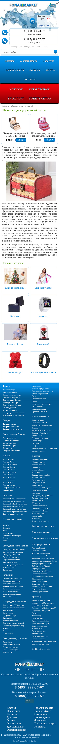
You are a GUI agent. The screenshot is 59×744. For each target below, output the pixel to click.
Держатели (7, 628)
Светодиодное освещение (15, 545)
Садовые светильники (11, 560)
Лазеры (6, 420)
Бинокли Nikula (9, 477)
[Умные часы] (43, 304)
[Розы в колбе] (43, 332)
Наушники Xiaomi (10, 596)
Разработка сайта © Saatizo (25, 741)
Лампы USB (7, 570)
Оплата (11, 720)
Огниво (5, 538)
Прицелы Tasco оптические (13, 501)
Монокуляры (8, 490)
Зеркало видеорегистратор (13, 626)
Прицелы (7, 495)
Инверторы (7, 631)
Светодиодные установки (13, 565)
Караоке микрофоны (11, 650)
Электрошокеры (9, 438)
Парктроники (8, 613)
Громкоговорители (10, 647)
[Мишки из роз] (15, 360)
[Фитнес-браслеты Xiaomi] (43, 360)
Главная (11, 707)
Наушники (8, 575)
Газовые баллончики (11, 440)
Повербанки (7, 652)
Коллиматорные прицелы (13, 514)
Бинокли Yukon (9, 480)
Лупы (5, 530)
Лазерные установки (11, 427)
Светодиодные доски (11, 554)
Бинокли (7, 455)
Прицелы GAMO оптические (14, 499)
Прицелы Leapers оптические (14, 509)
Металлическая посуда (12, 536)
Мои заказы (50, 11)
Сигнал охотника (9, 443)
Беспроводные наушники (13, 586)
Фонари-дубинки (9, 408)
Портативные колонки (11, 645)
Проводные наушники (11, 581)
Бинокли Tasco (8, 459)
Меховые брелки (15, 344)
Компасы (6, 528)
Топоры (6, 523)
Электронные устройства (15, 638)
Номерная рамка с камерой (13, 623)
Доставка (12, 717)
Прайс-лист (13, 710)
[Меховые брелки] (15, 332)
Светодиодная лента (11, 557)
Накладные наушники (11, 584)
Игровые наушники (10, 591)
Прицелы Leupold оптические (15, 511)
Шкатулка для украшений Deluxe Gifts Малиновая (43, 134)
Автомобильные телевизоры (14, 608)
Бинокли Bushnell (10, 464)
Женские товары (43, 288)
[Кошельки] (15, 304)
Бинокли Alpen (8, 462)
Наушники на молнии (11, 589)
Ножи (5, 541)
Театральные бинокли (11, 487)
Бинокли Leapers (9, 472)
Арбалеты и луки (9, 445)
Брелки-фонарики (10, 410)
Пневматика (7, 448)
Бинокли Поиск (9, 485)
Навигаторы (7, 618)
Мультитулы (8, 533)
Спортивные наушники (12, 594)
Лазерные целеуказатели (12, 429)
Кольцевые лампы (10, 562)
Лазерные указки (9, 424)
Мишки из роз (15, 372)
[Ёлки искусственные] (15, 276)
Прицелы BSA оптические (13, 506)
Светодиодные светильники (14, 549)
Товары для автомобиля (14, 601)
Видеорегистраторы (11, 620)
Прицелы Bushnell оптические (15, 504)
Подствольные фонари (12, 405)
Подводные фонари (10, 402)
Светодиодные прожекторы (14, 413)
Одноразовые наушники (12, 578)
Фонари (6, 386)
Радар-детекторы (9, 615)
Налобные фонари (10, 392)
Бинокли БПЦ (8, 482)
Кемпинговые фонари (11, 397)
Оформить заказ (44, 25)
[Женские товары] (43, 276)
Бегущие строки (9, 567)
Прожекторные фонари (12, 395)
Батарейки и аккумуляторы (13, 415)
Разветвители (8, 633)
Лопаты (6, 525)
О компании (14, 723)
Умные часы (44, 316)
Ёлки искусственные (15, 288)
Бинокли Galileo (9, 469)
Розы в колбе (43, 344)
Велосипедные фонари (12, 400)
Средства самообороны (14, 434)
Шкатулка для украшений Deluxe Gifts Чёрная (15, 134)
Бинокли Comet (9, 467)
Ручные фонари (9, 390)
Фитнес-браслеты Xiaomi (43, 372)
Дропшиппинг (15, 726)
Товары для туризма (12, 519)
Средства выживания (11, 451)
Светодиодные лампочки (13, 552)
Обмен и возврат (16, 729)
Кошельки (15, 316)
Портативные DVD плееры (13, 605)
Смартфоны (7, 642)
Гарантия (12, 714)
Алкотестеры (8, 610)
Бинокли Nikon (9, 475)
